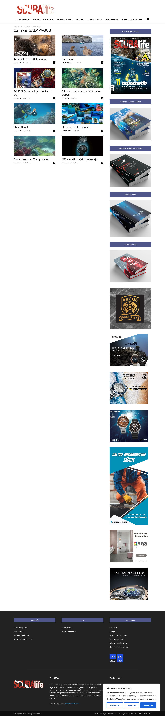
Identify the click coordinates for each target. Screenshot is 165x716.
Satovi (79, 19)
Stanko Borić (66, 130)
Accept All (148, 705)
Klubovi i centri (94, 19)
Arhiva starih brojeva (118, 643)
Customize (114, 705)
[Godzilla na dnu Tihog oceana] (34, 146)
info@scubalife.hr (72, 703)
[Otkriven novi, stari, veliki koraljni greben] (82, 78)
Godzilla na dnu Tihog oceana (31, 159)
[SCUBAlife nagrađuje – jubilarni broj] (34, 78)
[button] (148, 19)
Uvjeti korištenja (20, 627)
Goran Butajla (67, 62)
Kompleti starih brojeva (119, 647)
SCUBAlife (17, 62)
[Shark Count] (34, 113)
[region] (131, 697)
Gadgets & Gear (65, 19)
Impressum (18, 631)
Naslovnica (18, 26)
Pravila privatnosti (69, 631)
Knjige (112, 631)
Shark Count (21, 127)
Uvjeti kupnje (67, 627)
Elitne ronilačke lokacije (76, 127)
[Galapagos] (82, 45)
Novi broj (113, 627)
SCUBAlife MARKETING (23, 639)
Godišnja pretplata (117, 639)
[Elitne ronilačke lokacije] (82, 113)
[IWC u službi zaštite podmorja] (82, 146)
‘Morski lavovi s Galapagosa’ (30, 59)
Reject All (132, 705)
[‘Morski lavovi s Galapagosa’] (34, 45)
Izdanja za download (118, 635)
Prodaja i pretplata (21, 635)
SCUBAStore (112, 19)
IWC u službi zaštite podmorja (79, 159)
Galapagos (68, 59)
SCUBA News (21, 19)
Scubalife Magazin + (43, 19)
